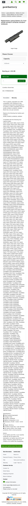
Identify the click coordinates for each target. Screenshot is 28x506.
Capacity (7, 59)
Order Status (6, 471)
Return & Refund (7, 476)
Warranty (5, 462)
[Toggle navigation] (3, 2)
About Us (16, 454)
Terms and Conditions (19, 460)
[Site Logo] (14, 7)
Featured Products (8, 457)
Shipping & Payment (8, 473)
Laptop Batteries (10, 13)
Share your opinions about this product (12, 446)
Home (3, 13)
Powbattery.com (16, 493)
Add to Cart (21, 81)
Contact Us (6, 468)
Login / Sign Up (18, 462)
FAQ (4, 460)
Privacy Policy (17, 457)
